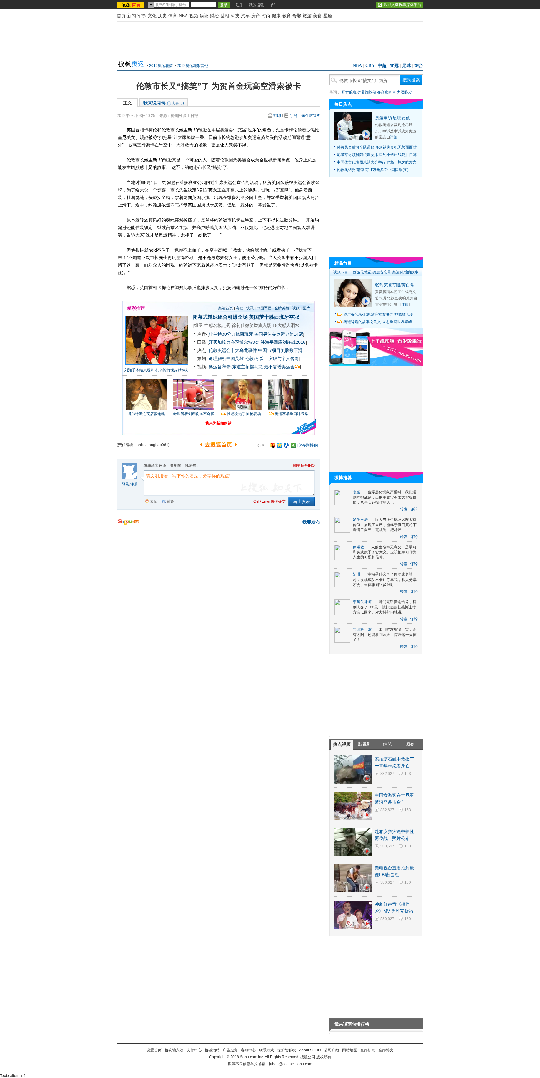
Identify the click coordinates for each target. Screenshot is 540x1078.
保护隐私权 (286, 1050)
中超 (382, 65)
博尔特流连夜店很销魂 (146, 414)
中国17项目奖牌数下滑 (280, 350)
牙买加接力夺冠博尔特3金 (234, 342)
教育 (286, 15)
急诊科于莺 (362, 629)
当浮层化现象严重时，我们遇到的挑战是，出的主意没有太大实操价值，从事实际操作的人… (385, 497)
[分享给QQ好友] (279, 445)
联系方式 (266, 1050)
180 (407, 846)
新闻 (131, 15)
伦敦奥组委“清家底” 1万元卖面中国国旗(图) (373, 170)
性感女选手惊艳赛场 (244, 414)
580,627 (387, 846)
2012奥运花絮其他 (192, 66)
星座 (327, 15)
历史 (162, 15)
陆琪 (356, 574)
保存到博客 (310, 115)
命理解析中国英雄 (226, 358)
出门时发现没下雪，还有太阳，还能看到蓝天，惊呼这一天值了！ (385, 634)
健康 (276, 15)
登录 (125, 484)
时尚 (266, 15)
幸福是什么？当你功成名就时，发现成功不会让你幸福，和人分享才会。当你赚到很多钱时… (385, 579)
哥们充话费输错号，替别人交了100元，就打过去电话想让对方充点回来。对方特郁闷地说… (384, 607)
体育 (172, 15)
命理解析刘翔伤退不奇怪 (193, 414)
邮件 (273, 5)
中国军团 (264, 308)
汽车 (245, 15)
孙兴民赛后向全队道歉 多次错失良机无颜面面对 (377, 147)
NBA (183, 15)
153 (407, 773)
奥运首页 (225, 308)
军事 (142, 15)
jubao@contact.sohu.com (290, 1064)
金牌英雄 (281, 308)
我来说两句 (163, 102)
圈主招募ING (304, 465)
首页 (121, 15)
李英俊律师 (362, 602)
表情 (154, 501)
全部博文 (385, 1050)
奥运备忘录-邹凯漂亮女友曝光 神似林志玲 (378, 314)
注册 (239, 5)
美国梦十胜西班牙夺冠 (274, 317)
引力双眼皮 (402, 92)
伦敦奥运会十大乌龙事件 (233, 350)
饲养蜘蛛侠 (367, 92)
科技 (235, 15)
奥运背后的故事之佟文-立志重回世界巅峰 (377, 322)
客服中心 (248, 1050)
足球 (406, 65)
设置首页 (154, 1050)
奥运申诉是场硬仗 (392, 117)
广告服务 (230, 1050)
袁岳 (356, 492)
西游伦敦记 (362, 272)
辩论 (170, 501)
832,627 (387, 773)
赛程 (239, 308)
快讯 (250, 308)
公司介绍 (331, 1050)
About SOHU (310, 1050)
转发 (404, 509)
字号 (294, 116)
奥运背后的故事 (405, 272)
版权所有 (323, 1057)
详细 (394, 137)
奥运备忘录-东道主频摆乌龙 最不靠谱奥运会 (252, 366)
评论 (414, 509)
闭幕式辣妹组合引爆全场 (220, 317)
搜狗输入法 (174, 1050)
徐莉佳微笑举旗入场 (251, 325)
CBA (369, 65)
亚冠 (394, 65)
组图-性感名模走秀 (212, 325)
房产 (255, 15)
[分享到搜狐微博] (272, 445)
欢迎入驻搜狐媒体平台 (402, 5)
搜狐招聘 (212, 1050)
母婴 (296, 15)
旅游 (307, 15)
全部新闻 (367, 1050)
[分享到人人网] (286, 445)
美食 (317, 15)
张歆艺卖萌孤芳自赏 (394, 284)
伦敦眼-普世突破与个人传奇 (272, 358)
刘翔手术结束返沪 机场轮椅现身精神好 (156, 370)
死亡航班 (349, 92)
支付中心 (194, 1050)
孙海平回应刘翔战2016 (283, 342)
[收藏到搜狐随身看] (293, 445)
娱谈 (204, 15)
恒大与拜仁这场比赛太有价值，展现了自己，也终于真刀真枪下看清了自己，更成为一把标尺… (385, 524)
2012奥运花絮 (161, 66)
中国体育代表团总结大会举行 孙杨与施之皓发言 (377, 162)
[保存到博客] (308, 445)
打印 (277, 116)
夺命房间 (384, 92)
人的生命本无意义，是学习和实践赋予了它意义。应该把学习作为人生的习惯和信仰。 (385, 552)
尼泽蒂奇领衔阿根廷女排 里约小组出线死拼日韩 (377, 155)
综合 (418, 65)
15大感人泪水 (285, 325)
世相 (224, 15)
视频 (193, 15)
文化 (152, 15)
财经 (214, 15)
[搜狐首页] (131, 4)
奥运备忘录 (381, 272)
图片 (306, 308)
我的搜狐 (256, 5)
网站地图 (349, 1050)
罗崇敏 (358, 547)
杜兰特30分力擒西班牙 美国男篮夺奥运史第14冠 (256, 334)
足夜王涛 (360, 519)
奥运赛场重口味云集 (291, 414)
